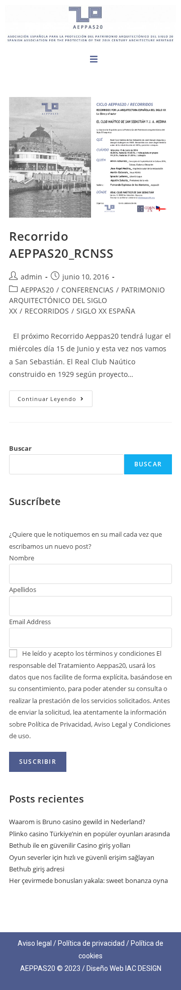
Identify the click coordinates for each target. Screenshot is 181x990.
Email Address (30, 621)
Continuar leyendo (55, 396)
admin (31, 276)
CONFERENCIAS (87, 289)
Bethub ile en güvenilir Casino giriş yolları (69, 845)
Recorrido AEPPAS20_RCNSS (61, 244)
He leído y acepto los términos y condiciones (88, 653)
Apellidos (22, 589)
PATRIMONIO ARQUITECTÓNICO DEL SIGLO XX (87, 300)
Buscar (20, 448)
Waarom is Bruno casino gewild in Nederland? (77, 821)
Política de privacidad (91, 943)
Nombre (21, 557)
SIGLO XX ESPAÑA (105, 311)
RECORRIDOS (47, 311)
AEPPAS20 (37, 289)
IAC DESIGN (143, 968)
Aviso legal (35, 943)
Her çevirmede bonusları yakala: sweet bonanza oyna (88, 880)
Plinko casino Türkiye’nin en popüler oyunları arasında (89, 833)
